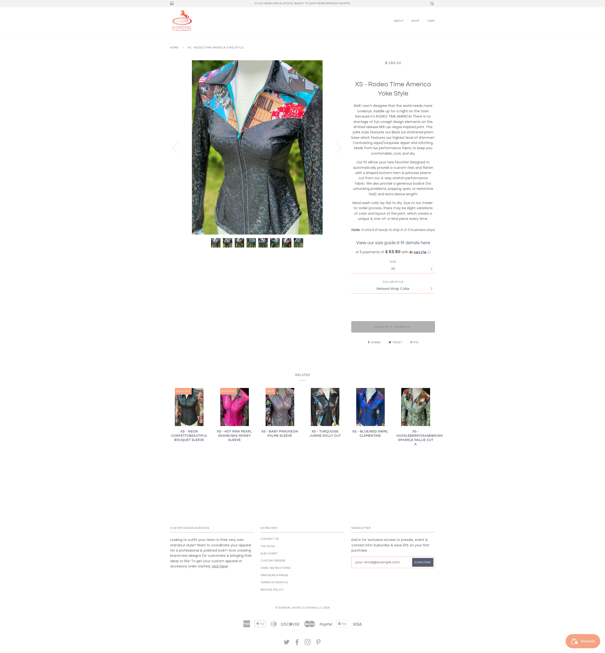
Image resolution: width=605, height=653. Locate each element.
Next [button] (335, 147)
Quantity (393, 302)
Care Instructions (276, 568)
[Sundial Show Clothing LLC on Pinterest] (318, 643)
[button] (393, 252)
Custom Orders (273, 560)
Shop (415, 21)
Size (393, 262)
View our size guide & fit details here (393, 242)
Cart (431, 21)
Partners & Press (274, 575)
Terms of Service (274, 582)
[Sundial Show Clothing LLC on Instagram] (308, 643)
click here (219, 566)
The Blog (268, 546)
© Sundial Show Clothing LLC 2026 (302, 607)
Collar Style (393, 282)
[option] (257, 147)
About (399, 21)
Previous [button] (178, 147)
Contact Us (270, 539)
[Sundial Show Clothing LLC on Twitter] (287, 643)
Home (174, 47)
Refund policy (272, 589)
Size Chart (269, 553)
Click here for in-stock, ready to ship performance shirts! (302, 3)
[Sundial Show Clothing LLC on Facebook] (297, 643)
